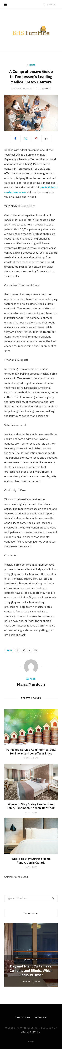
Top (31, 1041)
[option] (31, 955)
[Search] (44, 4)
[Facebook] (15, 138)
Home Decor (31, 959)
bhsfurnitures (30, 1031)
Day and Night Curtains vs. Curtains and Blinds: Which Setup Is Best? (31, 970)
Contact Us (23, 1017)
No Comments (43, 88)
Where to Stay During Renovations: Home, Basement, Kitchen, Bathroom (31, 806)
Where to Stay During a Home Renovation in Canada (31, 860)
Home (32, 65)
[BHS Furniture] (31, 30)
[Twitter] (25, 138)
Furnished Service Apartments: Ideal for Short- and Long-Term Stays (31, 751)
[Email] (47, 138)
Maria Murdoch (31, 684)
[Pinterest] (36, 138)
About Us (40, 1017)
